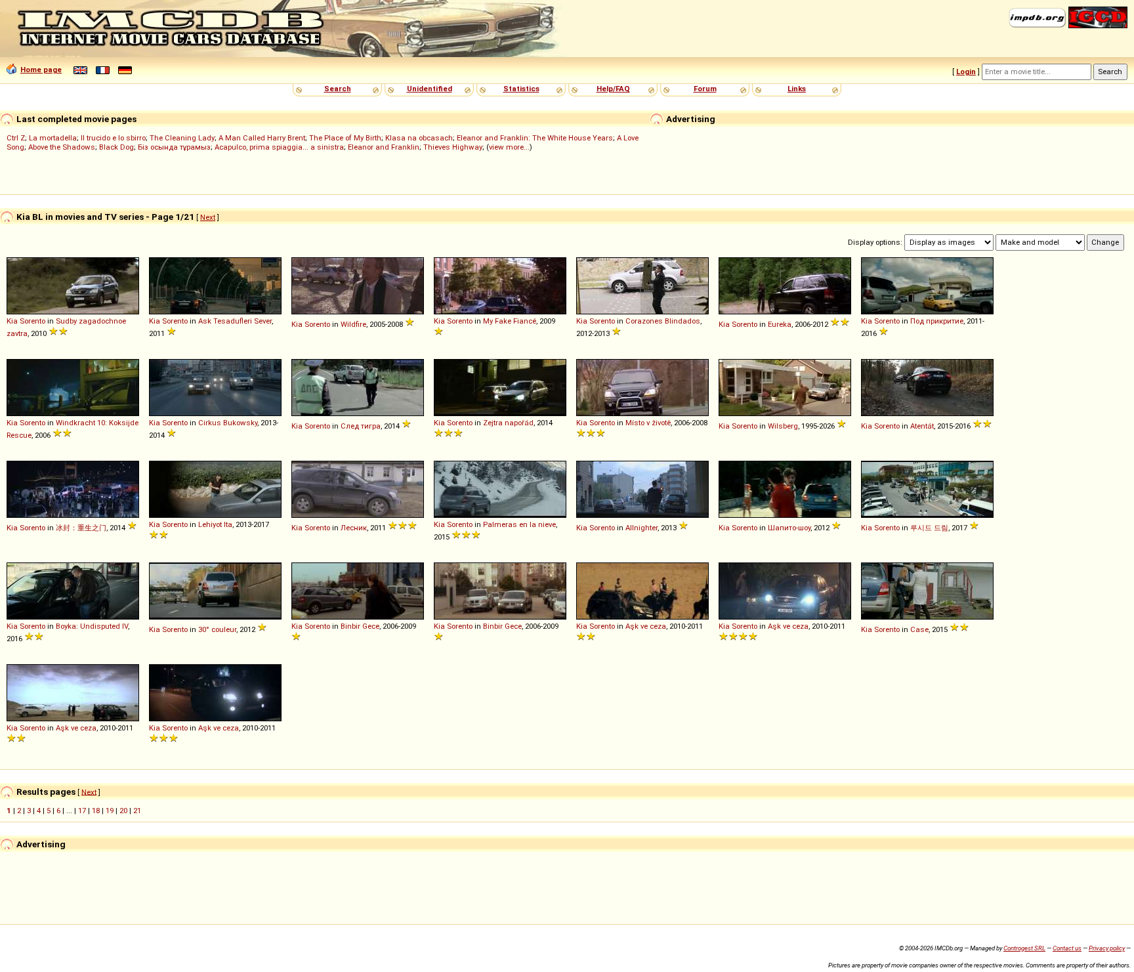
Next (207, 217)
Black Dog (116, 147)
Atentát (922, 426)
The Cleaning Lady (182, 137)
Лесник (354, 527)
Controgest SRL (1024, 948)
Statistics (521, 88)
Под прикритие (936, 321)
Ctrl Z (16, 137)
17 (82, 810)
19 (110, 810)
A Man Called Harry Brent (262, 137)
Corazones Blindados (662, 321)
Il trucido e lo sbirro (113, 137)
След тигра (361, 426)
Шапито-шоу (789, 527)
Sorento (32, 321)
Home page (41, 69)
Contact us (1067, 948)
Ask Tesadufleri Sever (235, 321)
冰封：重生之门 (81, 527)
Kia (12, 321)
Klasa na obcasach (419, 137)
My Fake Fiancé (509, 321)
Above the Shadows (61, 147)
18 (96, 810)
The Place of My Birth (345, 137)
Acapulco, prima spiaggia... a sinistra (279, 147)
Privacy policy (1107, 948)
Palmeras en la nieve (519, 524)
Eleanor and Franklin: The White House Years (535, 137)
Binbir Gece (360, 626)
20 (123, 810)
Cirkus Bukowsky (227, 422)
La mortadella (53, 137)
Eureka (779, 324)
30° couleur (217, 629)
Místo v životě (648, 422)
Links (797, 88)
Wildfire (353, 324)
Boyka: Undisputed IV (92, 626)
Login (966, 71)
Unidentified (429, 88)
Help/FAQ (613, 88)
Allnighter (641, 527)
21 (137, 810)
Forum (705, 88)
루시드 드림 (929, 527)
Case (919, 629)
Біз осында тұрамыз (174, 147)
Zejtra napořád (508, 422)
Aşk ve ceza (645, 626)
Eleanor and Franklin (383, 147)
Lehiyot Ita (215, 524)
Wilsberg (783, 426)
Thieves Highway (452, 147)
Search (337, 88)
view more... (509, 147)
